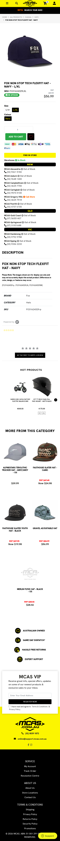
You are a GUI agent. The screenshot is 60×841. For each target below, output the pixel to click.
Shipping (30, 809)
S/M (7, 109)
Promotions (30, 828)
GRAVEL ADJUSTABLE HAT (45, 528)
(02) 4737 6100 (14, 206)
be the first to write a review (30, 355)
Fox (28, 295)
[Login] (53, 3)
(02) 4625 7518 (14, 199)
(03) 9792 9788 (14, 237)
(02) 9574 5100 (14, 192)
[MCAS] (30, 3)
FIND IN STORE (30, 155)
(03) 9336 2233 (14, 244)
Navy (7, 118)
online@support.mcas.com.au (32, 739)
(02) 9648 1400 (14, 179)
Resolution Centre (30, 775)
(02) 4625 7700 (14, 185)
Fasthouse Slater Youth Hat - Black (15, 529)
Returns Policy (30, 819)
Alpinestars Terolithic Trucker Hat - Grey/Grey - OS (15, 470)
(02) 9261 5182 (14, 171)
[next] (55, 399)
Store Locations (30, 792)
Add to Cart (16, 136)
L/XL (15, 109)
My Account (30, 766)
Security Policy (30, 823)
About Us (30, 787)
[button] (30, 136)
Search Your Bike (30, 10)
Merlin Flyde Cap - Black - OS (30, 590)
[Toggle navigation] (17, 3)
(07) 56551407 (14, 218)
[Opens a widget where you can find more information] (47, 836)
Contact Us (30, 797)
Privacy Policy (14, 709)
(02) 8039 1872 (32, 733)
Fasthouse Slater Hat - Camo (45, 468)
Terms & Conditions (40, 706)
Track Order (30, 770)
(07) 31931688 (14, 225)
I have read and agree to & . (29, 707)
